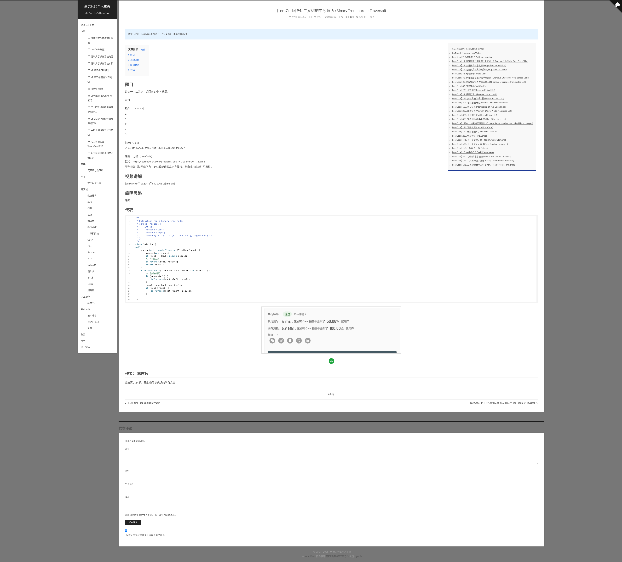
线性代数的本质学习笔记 (100, 40)
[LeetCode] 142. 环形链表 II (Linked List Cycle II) (474, 132)
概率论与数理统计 (96, 170)
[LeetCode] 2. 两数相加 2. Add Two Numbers (472, 57)
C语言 (90, 240)
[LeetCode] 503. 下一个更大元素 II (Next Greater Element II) (480, 144)
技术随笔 (92, 316)
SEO (89, 328)
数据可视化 (93, 322)
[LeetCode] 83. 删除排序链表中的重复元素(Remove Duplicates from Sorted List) (489, 82)
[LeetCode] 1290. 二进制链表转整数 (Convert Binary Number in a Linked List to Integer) (492, 123)
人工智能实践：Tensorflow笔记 (97, 144)
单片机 (90, 278)
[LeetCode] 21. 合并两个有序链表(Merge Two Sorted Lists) (479, 66)
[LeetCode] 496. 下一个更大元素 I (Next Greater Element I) (479, 140)
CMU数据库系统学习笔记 (99, 98)
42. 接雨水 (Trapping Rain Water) (466, 53)
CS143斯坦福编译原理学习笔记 (100, 109)
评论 (127, 448)
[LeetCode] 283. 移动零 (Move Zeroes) (469, 136)
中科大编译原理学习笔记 (100, 132)
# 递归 (331, 395)
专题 (83, 31)
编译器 (90, 221)
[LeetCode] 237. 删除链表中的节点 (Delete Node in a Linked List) (482, 111)
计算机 (84, 189)
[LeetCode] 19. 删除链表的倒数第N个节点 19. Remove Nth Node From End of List (490, 61)
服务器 (90, 290)
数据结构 (92, 196)
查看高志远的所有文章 (162, 382)
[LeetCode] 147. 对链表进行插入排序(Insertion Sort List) (478, 99)
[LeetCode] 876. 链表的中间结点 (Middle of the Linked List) (479, 119)
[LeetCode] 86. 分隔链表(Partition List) (469, 86)
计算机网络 (93, 234)
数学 (83, 164)
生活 (83, 335)
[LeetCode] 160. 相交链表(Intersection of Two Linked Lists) (479, 107)
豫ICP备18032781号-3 (337, 556)
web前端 (91, 265)
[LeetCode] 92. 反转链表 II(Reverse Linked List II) (474, 94)
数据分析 (85, 309)
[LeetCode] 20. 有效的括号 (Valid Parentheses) (473, 152)
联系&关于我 (87, 25)
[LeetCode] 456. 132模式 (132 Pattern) (470, 148)
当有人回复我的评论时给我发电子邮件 (145, 535)
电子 (83, 177)
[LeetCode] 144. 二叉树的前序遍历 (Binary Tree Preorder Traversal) (483, 161)
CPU (89, 208)
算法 (89, 202)
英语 (83, 341)
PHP (89, 259)
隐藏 (143, 50)
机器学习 (92, 303)
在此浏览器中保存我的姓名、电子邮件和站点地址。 (151, 514)
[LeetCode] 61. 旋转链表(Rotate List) (468, 74)
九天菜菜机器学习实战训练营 (100, 155)
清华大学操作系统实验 (101, 63)
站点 (127, 496)
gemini (359, 556)
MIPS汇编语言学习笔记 (99, 79)
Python (91, 252)
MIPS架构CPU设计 (99, 70)
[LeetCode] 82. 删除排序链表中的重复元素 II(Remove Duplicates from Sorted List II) (490, 78)
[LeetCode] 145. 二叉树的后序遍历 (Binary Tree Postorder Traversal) (483, 165)
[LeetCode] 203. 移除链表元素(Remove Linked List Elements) (480, 103)
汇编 (89, 215)
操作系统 (92, 227)
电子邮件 (129, 483)
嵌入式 (90, 271)
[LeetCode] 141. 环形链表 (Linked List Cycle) (472, 127)
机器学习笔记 (97, 89)
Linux (90, 284)
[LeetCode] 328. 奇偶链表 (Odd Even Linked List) (474, 115)
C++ (89, 246)
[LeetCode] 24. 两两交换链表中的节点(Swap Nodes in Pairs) (479, 70)
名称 (127, 470)
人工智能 (85, 297)
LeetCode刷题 (97, 50)
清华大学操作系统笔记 (101, 57)
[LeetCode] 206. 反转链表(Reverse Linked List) (473, 90)
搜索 (87, 347)
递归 (366, 17)
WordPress (310, 556)
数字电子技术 (94, 183)
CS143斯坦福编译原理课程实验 (100, 121)
